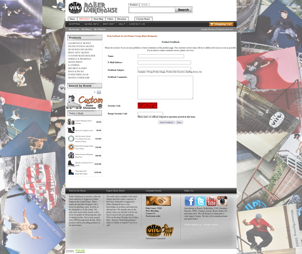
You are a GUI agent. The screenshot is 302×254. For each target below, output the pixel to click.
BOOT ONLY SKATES (78, 52)
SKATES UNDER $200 (78, 78)
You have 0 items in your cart (220, 29)
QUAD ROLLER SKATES (80, 49)
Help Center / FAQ (154, 208)
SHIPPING (74, 23)
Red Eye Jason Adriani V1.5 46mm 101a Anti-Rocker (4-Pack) (83, 138)
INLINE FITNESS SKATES (81, 46)
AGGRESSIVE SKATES (79, 43)
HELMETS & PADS (77, 68)
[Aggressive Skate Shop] (93, 13)
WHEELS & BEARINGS (79, 59)
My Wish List (99, 29)
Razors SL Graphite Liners (84, 130)
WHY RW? (109, 23)
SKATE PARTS (75, 62)
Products (134, 5)
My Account (74, 29)
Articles (144, 5)
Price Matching (152, 211)
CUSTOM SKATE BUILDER (81, 56)
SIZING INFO (91, 23)
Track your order (153, 216)
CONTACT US (137, 23)
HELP (121, 23)
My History (87, 29)
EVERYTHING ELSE (78, 74)
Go (99, 92)
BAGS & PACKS (76, 71)
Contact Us (150, 213)
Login (204, 29)
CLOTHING (74, 65)
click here (190, 50)
